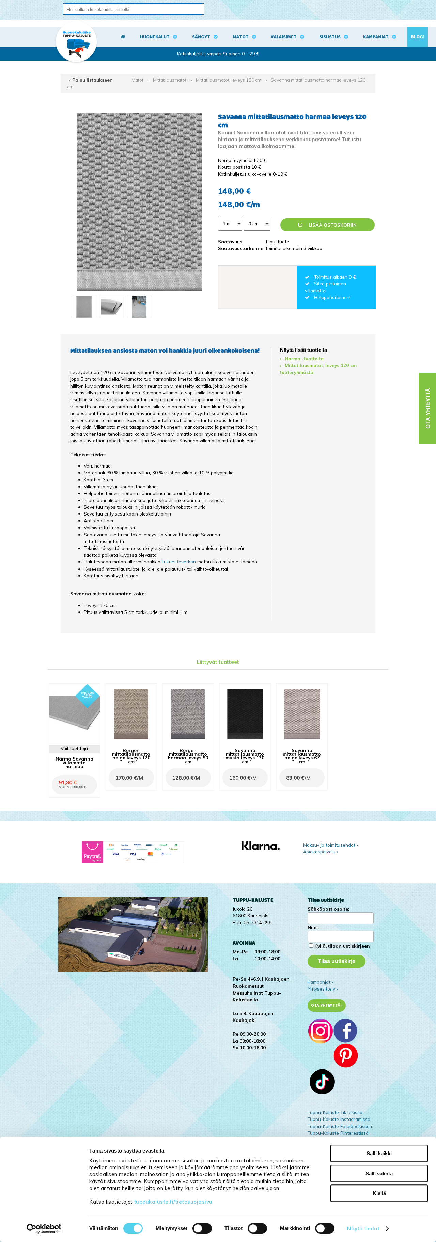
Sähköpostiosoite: (328, 909)
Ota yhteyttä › (327, 1005)
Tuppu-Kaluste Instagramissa (339, 1119)
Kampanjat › (320, 982)
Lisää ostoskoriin (332, 225)
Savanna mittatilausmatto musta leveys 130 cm (244, 756)
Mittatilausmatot (169, 80)
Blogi (417, 37)
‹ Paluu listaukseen (91, 80)
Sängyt (201, 37)
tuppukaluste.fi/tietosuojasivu (173, 1201)
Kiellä (379, 1193)
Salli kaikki (379, 1153)
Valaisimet (284, 37)
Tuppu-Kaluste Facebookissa (339, 1126)
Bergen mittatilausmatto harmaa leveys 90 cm (188, 756)
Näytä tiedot (363, 1228)
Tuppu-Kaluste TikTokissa (335, 1112)
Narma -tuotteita (304, 358)
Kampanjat (376, 37)
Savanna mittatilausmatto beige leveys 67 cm (302, 756)
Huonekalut (155, 37)
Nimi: (313, 927)
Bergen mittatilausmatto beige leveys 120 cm (131, 756)
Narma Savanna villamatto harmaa (74, 762)
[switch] (202, 1228)
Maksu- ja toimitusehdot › (330, 845)
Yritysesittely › (323, 989)
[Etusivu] (123, 37)
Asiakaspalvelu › (320, 851)
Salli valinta (379, 1173)
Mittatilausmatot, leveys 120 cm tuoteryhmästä (318, 368)
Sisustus (330, 37)
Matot (241, 37)
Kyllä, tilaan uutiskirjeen (342, 946)
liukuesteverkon (179, 562)
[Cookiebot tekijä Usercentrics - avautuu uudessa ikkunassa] (44, 1229)
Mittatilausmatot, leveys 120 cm (228, 80)
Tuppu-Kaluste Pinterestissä (338, 1133)
